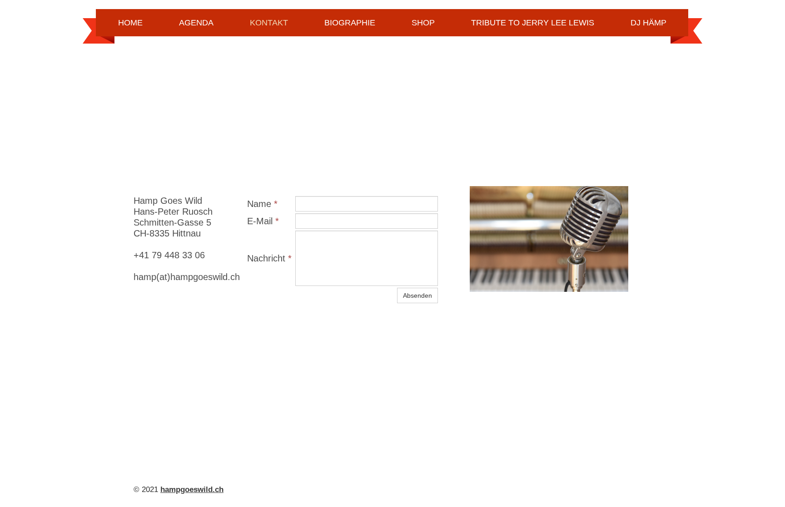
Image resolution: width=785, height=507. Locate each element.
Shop (423, 22)
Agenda (196, 22)
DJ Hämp (648, 22)
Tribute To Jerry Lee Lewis (532, 22)
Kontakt (269, 22)
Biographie (349, 22)
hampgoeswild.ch (192, 489)
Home (130, 22)
